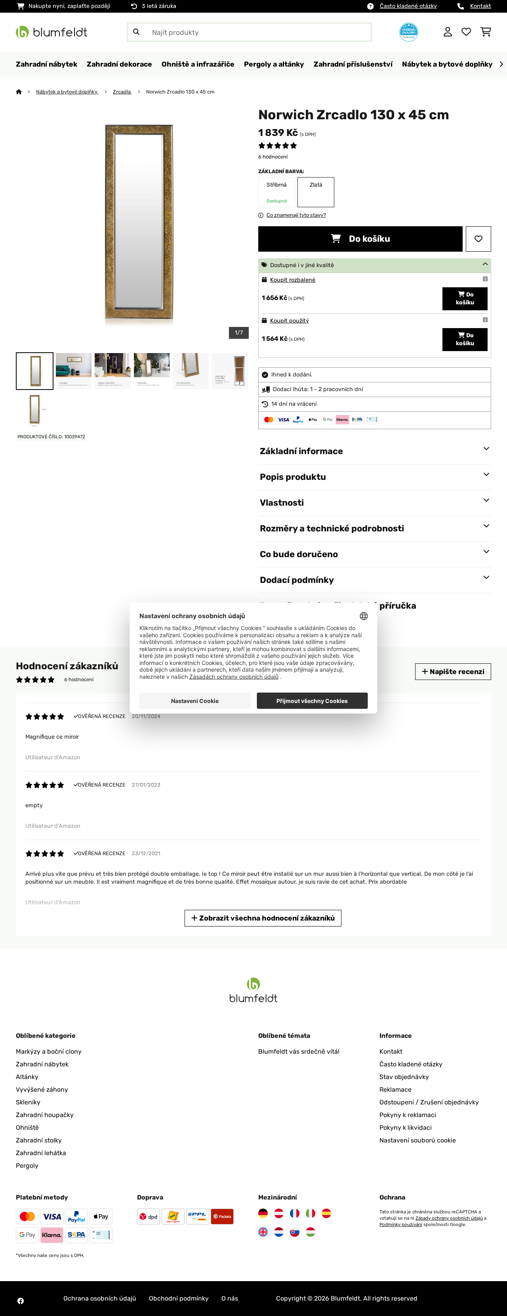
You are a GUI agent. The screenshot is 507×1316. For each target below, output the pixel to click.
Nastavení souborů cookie (417, 1140)
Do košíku (368, 238)
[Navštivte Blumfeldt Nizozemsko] (279, 1232)
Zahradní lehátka (41, 1153)
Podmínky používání (400, 1224)
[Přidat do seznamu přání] (478, 239)
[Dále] (501, 65)
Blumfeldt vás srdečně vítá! (298, 1051)
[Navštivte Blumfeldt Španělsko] (326, 1213)
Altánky (27, 1077)
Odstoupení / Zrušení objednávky (429, 1102)
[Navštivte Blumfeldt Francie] (294, 1213)
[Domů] (26, 92)
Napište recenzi (456, 671)
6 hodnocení (273, 157)
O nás (229, 1298)
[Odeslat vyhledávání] (136, 32)
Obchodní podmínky (179, 1298)
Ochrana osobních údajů (99, 1298)
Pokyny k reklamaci (407, 1115)
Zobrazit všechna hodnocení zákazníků (266, 918)
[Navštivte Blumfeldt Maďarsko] (310, 1232)
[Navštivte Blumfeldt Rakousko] (279, 1213)
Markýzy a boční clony (49, 1051)
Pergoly (27, 1165)
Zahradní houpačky (45, 1115)
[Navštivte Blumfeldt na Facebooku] (20, 1301)
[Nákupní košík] (485, 32)
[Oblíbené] (466, 32)
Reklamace (395, 1089)
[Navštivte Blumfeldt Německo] (263, 1213)
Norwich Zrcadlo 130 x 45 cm (180, 92)
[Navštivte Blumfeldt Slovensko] (294, 1232)
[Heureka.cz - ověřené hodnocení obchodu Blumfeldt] (408, 31)
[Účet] (448, 32)
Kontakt (480, 6)
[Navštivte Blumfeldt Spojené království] (263, 1232)
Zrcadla (122, 92)
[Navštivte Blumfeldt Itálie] (310, 1213)
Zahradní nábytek (42, 1064)
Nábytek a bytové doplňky (67, 92)
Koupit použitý (289, 320)
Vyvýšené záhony (42, 1089)
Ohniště (27, 1127)
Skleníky (28, 1102)
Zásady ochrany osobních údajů (449, 1218)
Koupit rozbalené (292, 280)
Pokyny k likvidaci (405, 1127)
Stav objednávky (404, 1077)
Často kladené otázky (408, 6)
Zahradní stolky (39, 1140)
